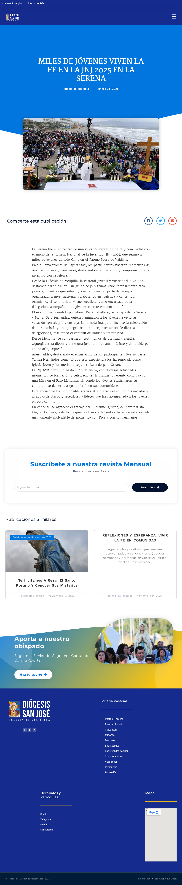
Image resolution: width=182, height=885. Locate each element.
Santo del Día (36, 3)
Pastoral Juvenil (113, 724)
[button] (148, 221)
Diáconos (110, 740)
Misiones (109, 735)
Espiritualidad (112, 745)
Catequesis (111, 729)
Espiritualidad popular (116, 751)
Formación (110, 772)
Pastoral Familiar (114, 719)
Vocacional (111, 761)
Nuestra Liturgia (12, 3)
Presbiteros (111, 767)
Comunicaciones (114, 756)
